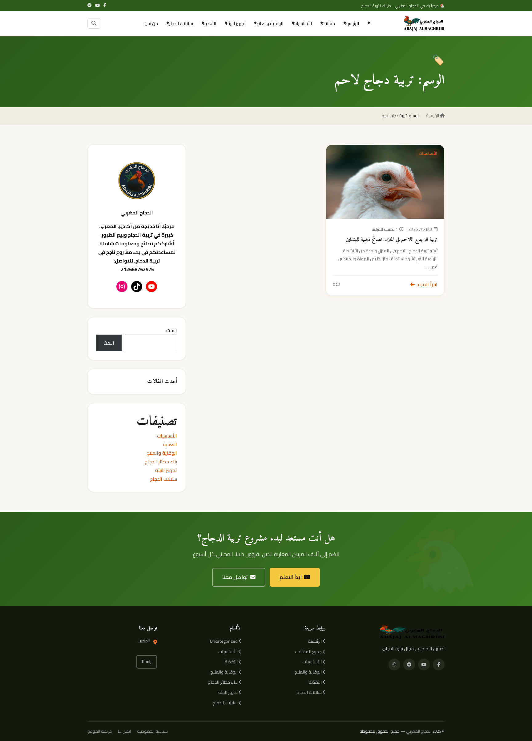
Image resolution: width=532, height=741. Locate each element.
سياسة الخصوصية (152, 731)
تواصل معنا (235, 577)
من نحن (151, 23)
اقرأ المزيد (427, 284)
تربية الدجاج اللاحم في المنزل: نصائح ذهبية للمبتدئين (391, 239)
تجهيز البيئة (236, 23)
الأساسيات (302, 23)
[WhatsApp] (394, 664)
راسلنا (146, 662)
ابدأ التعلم (291, 577)
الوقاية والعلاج (269, 23)
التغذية (209, 23)
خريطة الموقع (99, 731)
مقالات (328, 23)
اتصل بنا (124, 731)
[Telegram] (89, 5)
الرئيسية (352, 23)
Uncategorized (224, 641)
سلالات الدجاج (180, 23)
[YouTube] (97, 5)
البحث (171, 330)
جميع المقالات (309, 651)
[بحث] (93, 23)
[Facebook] (104, 5)
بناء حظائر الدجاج (161, 461)
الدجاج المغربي (418, 731)
